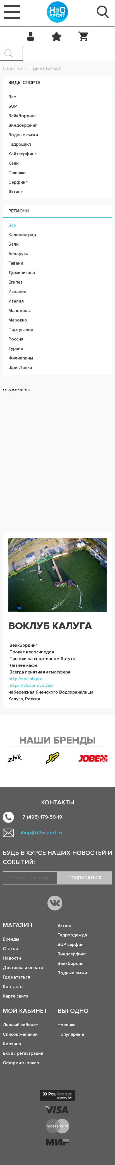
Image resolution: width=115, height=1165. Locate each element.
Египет (15, 282)
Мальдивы (19, 310)
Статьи (10, 948)
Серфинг (17, 182)
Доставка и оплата (23, 967)
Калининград (22, 235)
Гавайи (15, 263)
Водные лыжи (23, 135)
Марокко (17, 320)
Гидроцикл (19, 144)
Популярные (71, 1034)
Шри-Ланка (20, 367)
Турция (15, 348)
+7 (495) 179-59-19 (41, 817)
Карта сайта (15, 996)
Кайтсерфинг (22, 154)
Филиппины (20, 358)
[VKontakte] (54, 903)
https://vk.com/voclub (30, 685)
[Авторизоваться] (31, 36)
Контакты (13, 986)
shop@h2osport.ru (41, 833)
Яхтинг (15, 192)
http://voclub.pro (25, 679)
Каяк (13, 163)
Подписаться (84, 878)
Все (12, 97)
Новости (12, 958)
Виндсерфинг (22, 125)
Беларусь (18, 254)
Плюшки (17, 173)
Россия (15, 339)
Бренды (11, 939)
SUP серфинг (71, 944)
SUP (12, 106)
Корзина (12, 1044)
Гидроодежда (72, 935)
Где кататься (16, 977)
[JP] (53, 758)
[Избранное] (57, 36)
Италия (16, 301)
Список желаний (20, 1034)
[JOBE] (95, 758)
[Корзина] (83, 36)
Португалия (20, 329)
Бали (13, 244)
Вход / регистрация (23, 1053)
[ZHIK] (15, 758)
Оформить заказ (21, 1063)
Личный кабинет (20, 1025)
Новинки (67, 1025)
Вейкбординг (22, 116)
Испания (17, 291)
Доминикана (21, 272)
